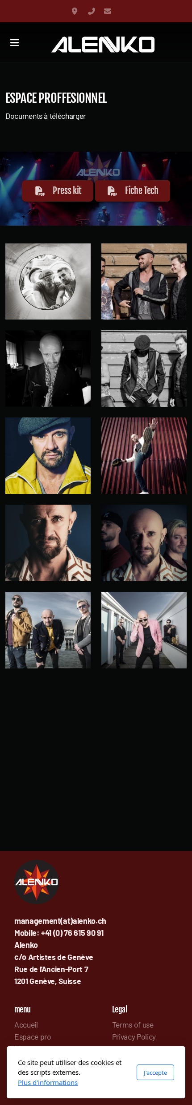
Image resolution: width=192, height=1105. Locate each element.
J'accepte (155, 1073)
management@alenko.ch (107, 11)
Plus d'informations (48, 1082)
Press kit (67, 190)
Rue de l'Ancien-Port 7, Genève (75, 11)
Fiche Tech (141, 190)
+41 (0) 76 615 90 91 (91, 11)
